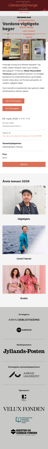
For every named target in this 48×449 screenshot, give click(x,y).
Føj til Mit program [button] (13, 101)
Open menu (24, 12)
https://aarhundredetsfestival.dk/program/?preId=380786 (22, 136)
